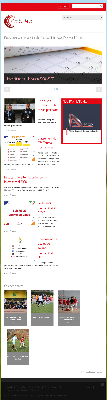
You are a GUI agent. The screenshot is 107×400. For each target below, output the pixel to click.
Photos (88, 387)
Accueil (9, 387)
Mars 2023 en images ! (42, 317)
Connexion (35, 390)
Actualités (21, 387)
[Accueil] (18, 27)
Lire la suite (11, 130)
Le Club (16, 322)
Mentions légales (36, 395)
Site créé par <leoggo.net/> (56, 395)
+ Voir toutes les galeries (91, 372)
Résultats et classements (70, 387)
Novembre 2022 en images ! (18, 357)
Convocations (50, 387)
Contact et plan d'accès (17, 390)
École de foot (34, 387)
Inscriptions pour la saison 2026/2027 (30, 78)
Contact (64, 6)
